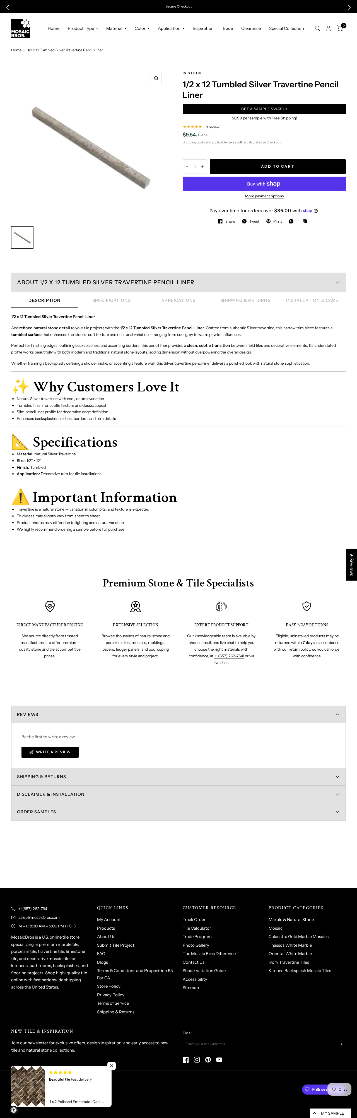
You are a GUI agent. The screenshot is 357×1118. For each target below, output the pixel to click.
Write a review (53, 752)
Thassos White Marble (290, 945)
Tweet (254, 221)
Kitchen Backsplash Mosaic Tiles (300, 970)
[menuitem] (54, 28)
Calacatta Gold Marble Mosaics (299, 936)
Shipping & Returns (115, 1011)
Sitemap (191, 987)
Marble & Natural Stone (291, 919)
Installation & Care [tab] (312, 300)
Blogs (102, 962)
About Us (106, 936)
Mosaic (276, 928)
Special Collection (286, 28)
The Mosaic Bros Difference (209, 953)
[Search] (317, 28)
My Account (109, 919)
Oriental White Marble (290, 953)
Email (187, 1033)
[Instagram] (197, 1060)
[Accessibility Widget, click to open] (13, 1110)
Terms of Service (113, 1003)
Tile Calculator (197, 928)
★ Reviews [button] (351, 564)
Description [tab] (44, 300)
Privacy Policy (110, 994)
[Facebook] (186, 1060)
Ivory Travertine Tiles (289, 962)
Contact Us (193, 962)
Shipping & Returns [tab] (245, 300)
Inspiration (203, 28)
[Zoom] (156, 78)
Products (106, 928)
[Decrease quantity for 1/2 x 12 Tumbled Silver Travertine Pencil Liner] (187, 167)
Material (114, 28)
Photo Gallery (196, 945)
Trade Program (197, 936)
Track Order (194, 919)
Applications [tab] (178, 300)
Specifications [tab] (111, 300)
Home (53, 28)
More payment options (264, 196)
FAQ (101, 953)
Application (169, 28)
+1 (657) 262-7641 (229, 655)
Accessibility (195, 979)
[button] (8, 7)
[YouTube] (219, 1060)
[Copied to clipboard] (306, 221)
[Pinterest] (208, 1060)
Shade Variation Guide (204, 970)
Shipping (189, 142)
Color (140, 28)
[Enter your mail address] (340, 1044)
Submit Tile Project (115, 945)
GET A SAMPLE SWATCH (264, 109)
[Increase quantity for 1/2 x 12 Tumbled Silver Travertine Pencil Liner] (202, 167)
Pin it (277, 221)
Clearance (251, 28)
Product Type (81, 28)
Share (230, 221)
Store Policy (108, 986)
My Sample (332, 1113)
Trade (227, 28)
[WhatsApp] (292, 221)
